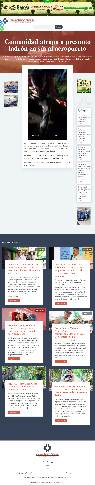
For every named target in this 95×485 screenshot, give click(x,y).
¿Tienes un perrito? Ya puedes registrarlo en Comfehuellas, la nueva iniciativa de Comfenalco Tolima (71, 391)
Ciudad (80, 123)
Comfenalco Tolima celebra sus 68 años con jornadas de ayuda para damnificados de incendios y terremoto (24, 269)
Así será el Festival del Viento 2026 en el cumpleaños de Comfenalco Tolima (22, 386)
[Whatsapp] (2, 29)
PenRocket (58, 482)
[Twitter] (2, 25)
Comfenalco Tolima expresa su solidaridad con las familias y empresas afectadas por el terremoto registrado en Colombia (70, 270)
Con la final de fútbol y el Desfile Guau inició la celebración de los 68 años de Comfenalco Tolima (70, 332)
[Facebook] (2, 21)
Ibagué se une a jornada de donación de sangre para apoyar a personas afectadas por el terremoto (22, 329)
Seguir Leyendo (14, 300)
